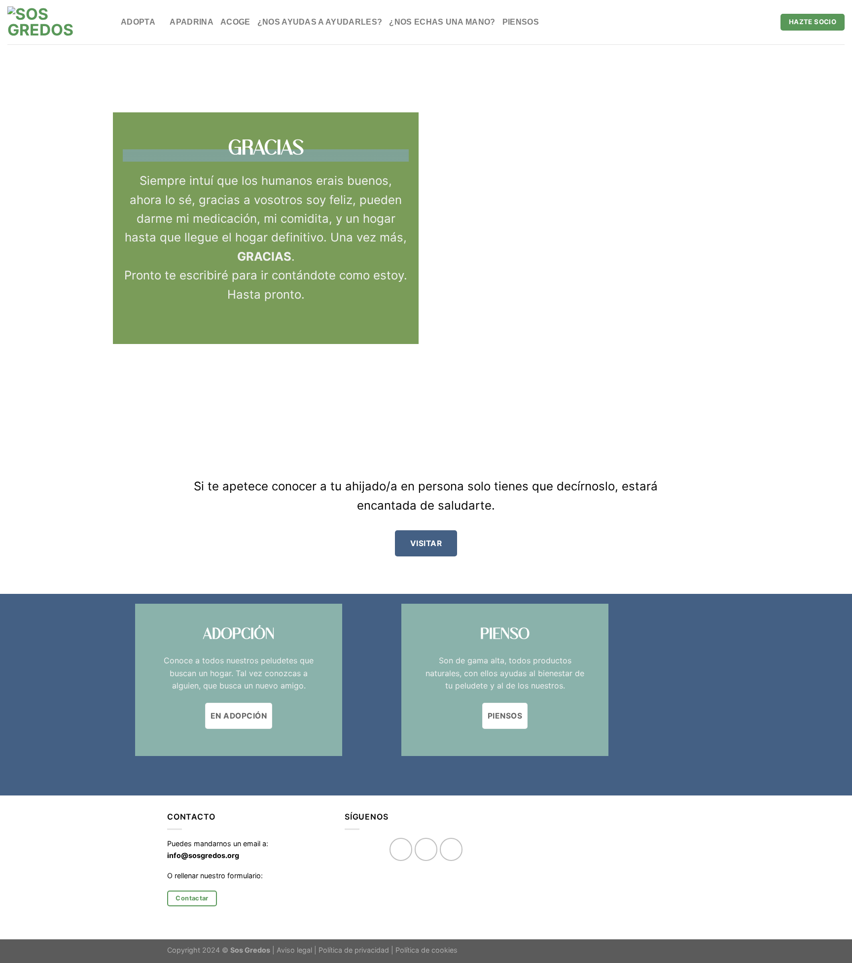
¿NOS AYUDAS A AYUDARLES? (320, 22)
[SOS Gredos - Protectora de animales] (56, 22)
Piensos (520, 22)
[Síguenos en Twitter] (451, 849)
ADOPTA (138, 22)
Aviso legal (294, 950)
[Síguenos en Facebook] (401, 849)
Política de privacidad (354, 950)
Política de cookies (426, 950)
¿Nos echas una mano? (442, 22)
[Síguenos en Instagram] (426, 849)
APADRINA (191, 22)
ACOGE (235, 22)
